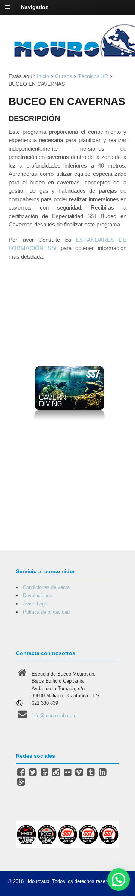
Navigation (35, 7)
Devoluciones (37, 595)
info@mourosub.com (54, 715)
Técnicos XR (93, 76)
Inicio (43, 76)
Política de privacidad (46, 612)
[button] (118, 879)
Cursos (63, 76)
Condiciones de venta (46, 587)
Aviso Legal (35, 604)
